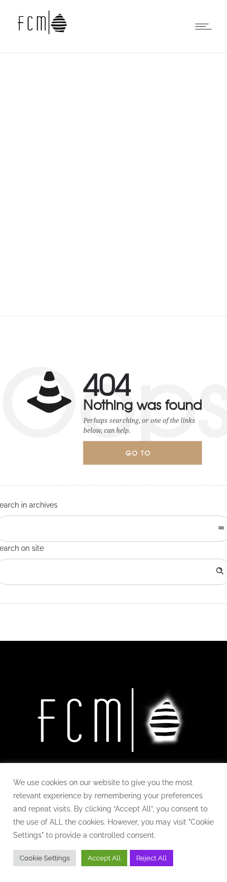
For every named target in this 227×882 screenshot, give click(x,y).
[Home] (42, 31)
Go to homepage (147, 456)
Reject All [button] (151, 858)
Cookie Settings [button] (45, 858)
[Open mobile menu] (205, 26)
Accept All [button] (104, 858)
